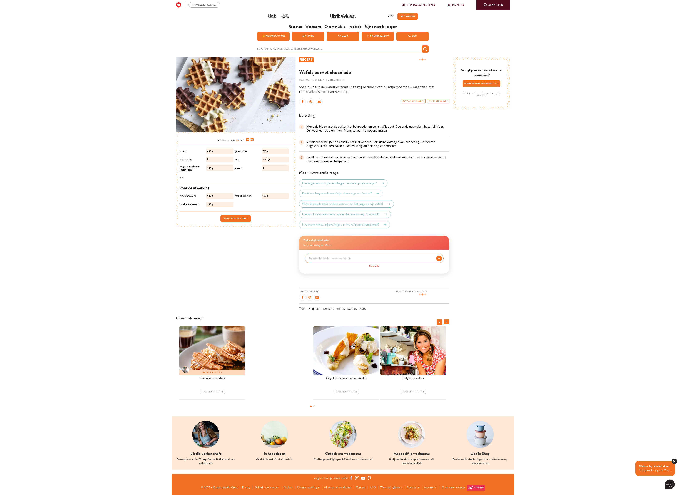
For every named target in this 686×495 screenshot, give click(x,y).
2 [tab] (314, 406)
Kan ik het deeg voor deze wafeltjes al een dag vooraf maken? (337, 193)
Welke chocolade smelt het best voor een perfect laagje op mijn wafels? (342, 204)
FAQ (373, 487)
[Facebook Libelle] (351, 478)
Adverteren (430, 487)
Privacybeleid (481, 96)
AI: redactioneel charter (337, 487)
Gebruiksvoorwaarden (267, 487)
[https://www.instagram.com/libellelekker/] (357, 478)
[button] (493, 5)
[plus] (251, 140)
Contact (360, 487)
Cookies (288, 487)
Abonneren (413, 487)
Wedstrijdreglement (391, 487)
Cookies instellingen (308, 487)
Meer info (374, 266)
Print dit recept (438, 101)
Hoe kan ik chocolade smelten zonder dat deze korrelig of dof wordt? (341, 214)
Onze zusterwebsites (453, 487)
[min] (247, 140)
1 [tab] (311, 406)
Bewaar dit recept (413, 101)
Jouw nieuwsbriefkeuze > (481, 83)
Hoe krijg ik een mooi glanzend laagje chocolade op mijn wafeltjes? (339, 183)
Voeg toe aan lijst (235, 218)
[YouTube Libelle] (363, 478)
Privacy (246, 487)
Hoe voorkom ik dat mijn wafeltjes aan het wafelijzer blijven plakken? (340, 224)
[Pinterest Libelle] (369, 478)
